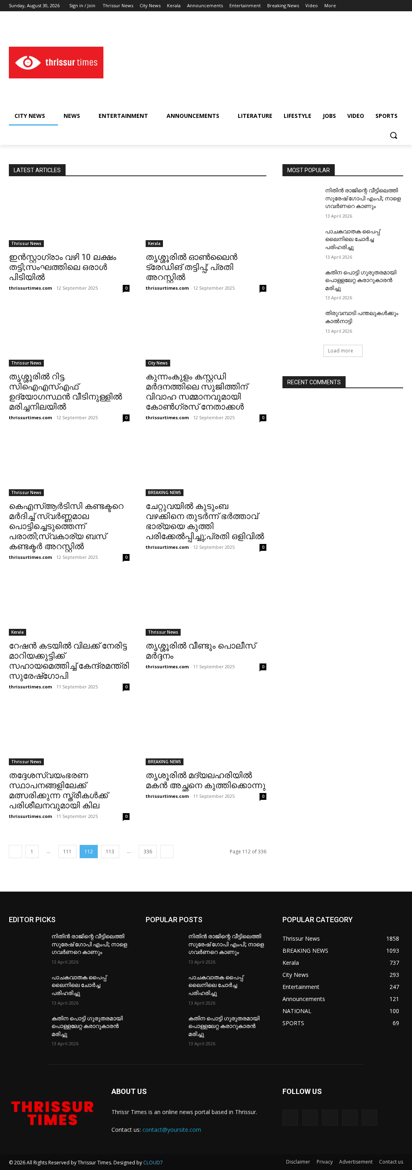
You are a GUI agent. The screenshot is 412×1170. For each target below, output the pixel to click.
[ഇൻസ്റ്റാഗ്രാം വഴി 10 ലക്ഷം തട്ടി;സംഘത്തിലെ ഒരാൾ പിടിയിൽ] (69, 217)
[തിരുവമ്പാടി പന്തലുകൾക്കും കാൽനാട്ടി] (300, 322)
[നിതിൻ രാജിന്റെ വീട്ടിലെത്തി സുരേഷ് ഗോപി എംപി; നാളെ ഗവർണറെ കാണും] (300, 199)
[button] (393, 135)
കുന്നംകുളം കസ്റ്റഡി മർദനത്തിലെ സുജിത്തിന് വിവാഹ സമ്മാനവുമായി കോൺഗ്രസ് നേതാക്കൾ (196, 392)
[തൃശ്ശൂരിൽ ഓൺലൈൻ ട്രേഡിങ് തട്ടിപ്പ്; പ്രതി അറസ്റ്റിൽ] (206, 217)
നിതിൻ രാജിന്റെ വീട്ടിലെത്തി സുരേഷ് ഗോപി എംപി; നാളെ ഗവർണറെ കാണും (363, 198)
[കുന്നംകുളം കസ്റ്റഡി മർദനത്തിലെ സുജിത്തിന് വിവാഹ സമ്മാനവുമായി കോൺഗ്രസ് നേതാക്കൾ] (206, 336)
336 (148, 851)
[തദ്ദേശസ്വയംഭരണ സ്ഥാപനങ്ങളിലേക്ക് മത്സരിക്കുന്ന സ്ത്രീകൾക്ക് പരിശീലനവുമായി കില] (69, 735)
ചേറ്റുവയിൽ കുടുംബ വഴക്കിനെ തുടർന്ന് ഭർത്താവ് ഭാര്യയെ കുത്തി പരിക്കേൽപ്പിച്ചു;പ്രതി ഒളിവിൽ (205, 521)
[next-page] (166, 851)
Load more (340, 350)
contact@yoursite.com (171, 1129)
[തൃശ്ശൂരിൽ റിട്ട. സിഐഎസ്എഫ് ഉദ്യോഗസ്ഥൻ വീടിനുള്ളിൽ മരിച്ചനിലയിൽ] (69, 336)
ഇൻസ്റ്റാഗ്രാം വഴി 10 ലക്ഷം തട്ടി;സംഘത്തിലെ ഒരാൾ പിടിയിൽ (62, 267)
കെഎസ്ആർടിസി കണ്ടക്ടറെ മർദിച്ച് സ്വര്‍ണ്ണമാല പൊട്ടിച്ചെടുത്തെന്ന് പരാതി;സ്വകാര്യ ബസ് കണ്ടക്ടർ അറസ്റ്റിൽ (66, 526)
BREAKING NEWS (164, 492)
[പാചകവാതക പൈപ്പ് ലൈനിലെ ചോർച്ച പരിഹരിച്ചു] (300, 240)
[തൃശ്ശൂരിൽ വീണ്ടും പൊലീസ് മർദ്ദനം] (206, 605)
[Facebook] (353, 5)
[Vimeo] (387, 5)
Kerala (154, 243)
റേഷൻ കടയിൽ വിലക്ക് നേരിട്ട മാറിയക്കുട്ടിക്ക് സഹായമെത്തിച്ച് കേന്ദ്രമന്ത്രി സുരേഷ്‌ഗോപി (69, 661)
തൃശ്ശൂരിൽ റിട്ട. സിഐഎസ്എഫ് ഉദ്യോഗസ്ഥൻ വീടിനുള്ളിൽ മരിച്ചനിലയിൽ (65, 392)
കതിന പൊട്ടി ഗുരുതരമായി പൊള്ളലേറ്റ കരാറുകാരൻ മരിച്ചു (360, 280)
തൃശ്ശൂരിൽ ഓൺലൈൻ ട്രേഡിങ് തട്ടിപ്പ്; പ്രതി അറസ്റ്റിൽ (191, 267)
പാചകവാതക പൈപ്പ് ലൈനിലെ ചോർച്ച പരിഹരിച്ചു (352, 239)
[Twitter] (376, 5)
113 (110, 851)
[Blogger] (290, 1117)
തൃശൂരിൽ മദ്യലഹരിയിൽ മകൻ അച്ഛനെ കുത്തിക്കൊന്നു (206, 780)
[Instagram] (365, 5)
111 (67, 851)
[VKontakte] (369, 1117)
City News (158, 363)
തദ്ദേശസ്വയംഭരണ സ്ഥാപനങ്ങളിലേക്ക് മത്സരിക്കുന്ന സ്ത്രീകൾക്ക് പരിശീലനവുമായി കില (58, 790)
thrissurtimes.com (30, 288)
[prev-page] (15, 851)
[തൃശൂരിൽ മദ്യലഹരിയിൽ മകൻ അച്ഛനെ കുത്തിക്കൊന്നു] (206, 735)
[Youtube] (398, 5)
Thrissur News (26, 243)
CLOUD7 (153, 1162)
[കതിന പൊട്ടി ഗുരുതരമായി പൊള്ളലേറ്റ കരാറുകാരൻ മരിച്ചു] (300, 281)
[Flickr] (330, 1117)
